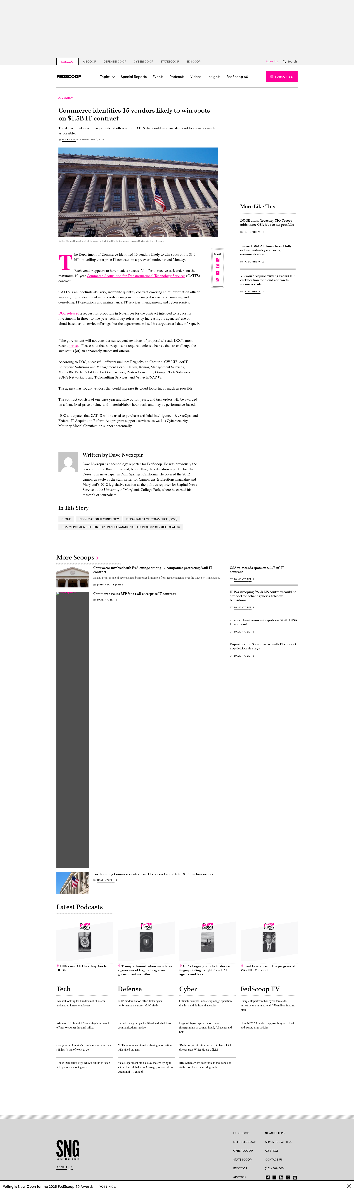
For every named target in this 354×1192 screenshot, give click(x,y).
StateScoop (170, 61)
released (73, 313)
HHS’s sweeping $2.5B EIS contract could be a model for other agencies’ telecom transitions (263, 596)
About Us (64, 1167)
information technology (99, 519)
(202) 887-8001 (275, 1168)
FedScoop (67, 61)
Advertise (272, 61)
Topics (105, 76)
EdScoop (193, 61)
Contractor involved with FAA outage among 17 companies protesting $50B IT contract (152, 570)
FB (266, 1177)
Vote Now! (108, 1186)
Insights (214, 76)
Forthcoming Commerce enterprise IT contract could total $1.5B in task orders (153, 874)
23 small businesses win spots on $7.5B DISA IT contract (263, 622)
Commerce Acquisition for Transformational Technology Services (136, 275)
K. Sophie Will (254, 232)
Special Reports (134, 76)
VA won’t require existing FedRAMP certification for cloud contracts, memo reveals (267, 280)
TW (274, 1177)
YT (294, 1177)
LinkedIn (281, 1177)
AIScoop (89, 61)
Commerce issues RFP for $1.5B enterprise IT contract (134, 593)
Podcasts (177, 76)
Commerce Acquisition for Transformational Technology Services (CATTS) (120, 527)
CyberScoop (143, 61)
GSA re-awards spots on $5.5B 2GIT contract (257, 570)
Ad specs (272, 1150)
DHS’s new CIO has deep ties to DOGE (81, 968)
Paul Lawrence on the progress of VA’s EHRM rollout (268, 968)
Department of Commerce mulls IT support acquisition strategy (263, 646)
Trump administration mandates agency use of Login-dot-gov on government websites (145, 970)
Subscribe (284, 76)
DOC (62, 313)
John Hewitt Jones (110, 584)
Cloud (66, 519)
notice (73, 345)
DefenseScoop (114, 61)
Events (158, 76)
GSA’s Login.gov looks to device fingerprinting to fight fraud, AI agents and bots (204, 970)
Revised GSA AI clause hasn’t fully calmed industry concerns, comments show (265, 250)
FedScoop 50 (237, 76)
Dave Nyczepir (70, 139)
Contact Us (274, 1159)
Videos (196, 76)
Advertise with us (278, 1142)
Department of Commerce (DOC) (151, 519)
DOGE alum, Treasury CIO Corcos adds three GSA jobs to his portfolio (267, 222)
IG (287, 1177)
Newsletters (274, 1133)
